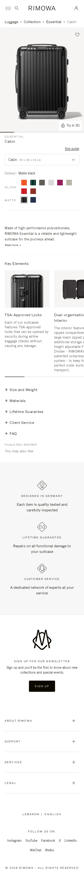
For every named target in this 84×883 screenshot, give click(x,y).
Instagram (14, 840)
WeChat (35, 850)
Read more (11, 245)
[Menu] (8, 8)
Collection (32, 21)
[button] (77, 35)
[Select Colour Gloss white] (51, 183)
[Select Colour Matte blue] (33, 200)
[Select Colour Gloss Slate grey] (42, 183)
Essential (53, 21)
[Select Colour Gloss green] (33, 183)
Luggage (11, 21)
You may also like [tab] (19, 451)
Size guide (72, 149)
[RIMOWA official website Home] (42, 8)
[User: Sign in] (76, 8)
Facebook (48, 840)
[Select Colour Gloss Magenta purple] (60, 183)
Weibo (49, 850)
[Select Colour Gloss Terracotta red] (33, 191)
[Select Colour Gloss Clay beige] (69, 183)
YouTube (31, 840)
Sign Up (42, 686)
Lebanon (31, 814)
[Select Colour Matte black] (24, 200)
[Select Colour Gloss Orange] (24, 183)
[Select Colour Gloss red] (24, 191)
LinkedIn (70, 840)
